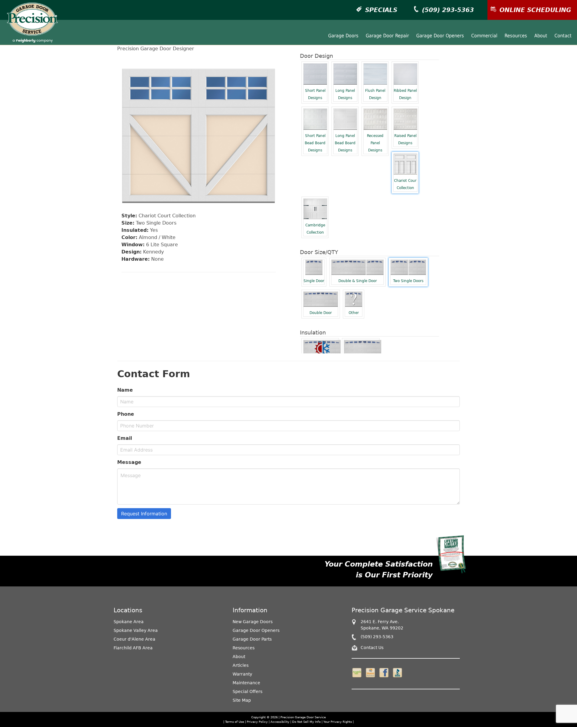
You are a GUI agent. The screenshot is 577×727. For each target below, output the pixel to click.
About (540, 36)
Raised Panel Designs (405, 139)
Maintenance (246, 682)
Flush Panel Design (375, 94)
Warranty (242, 674)
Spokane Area (129, 621)
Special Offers (247, 691)
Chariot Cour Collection (405, 184)
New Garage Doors (253, 621)
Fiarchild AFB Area (133, 647)
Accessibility (279, 721)
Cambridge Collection (315, 229)
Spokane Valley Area (136, 630)
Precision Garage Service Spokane (403, 610)
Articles (241, 665)
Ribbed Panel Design (405, 94)
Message (129, 462)
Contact (563, 36)
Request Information (144, 514)
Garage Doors (343, 36)
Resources (516, 36)
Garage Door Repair (387, 36)
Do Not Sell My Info (307, 721)
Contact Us (372, 647)
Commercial (484, 36)
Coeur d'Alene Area (134, 639)
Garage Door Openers (440, 36)
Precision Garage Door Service (303, 717)
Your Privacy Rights (337, 721)
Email (124, 438)
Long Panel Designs (345, 94)
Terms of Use (234, 721)
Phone (125, 414)
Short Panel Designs (315, 94)
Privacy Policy (257, 721)
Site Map (242, 700)
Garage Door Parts (252, 639)
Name (125, 390)
